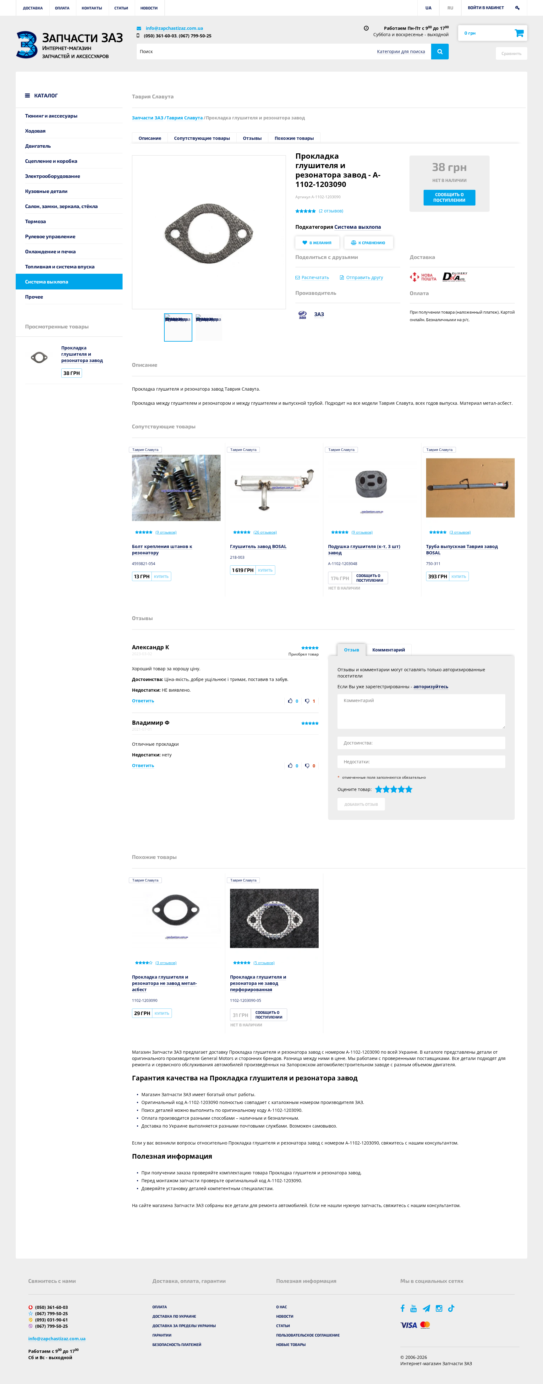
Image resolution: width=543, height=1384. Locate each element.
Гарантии (162, 1335)
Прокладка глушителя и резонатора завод (82, 354)
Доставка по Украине (174, 1316)
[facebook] (403, 1308)
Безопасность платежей (176, 1344)
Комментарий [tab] (388, 650)
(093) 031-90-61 (51, 1320)
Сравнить (512, 53)
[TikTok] (452, 1308)
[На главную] (27, 45)
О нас (281, 1306)
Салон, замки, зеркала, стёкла (61, 206)
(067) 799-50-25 (195, 36)
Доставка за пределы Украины (184, 1325)
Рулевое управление (50, 236)
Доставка (33, 8)
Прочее (34, 296)
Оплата (62, 8)
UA (428, 7)
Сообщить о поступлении (449, 197)
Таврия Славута (145, 450)
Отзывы (252, 138)
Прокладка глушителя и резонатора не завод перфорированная (258, 983)
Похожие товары (294, 138)
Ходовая (35, 131)
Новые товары (291, 1344)
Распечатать (315, 277)
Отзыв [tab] (351, 650)
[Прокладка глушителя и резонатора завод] (178, 327)
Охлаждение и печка (50, 251)
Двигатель (38, 146)
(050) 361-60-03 (160, 36)
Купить (161, 576)
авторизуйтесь (431, 686)
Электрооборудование (52, 176)
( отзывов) (331, 211)
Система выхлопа (46, 281)
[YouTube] (414, 1308)
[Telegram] (427, 1308)
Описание (150, 138)
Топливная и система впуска (60, 266)
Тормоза (35, 221)
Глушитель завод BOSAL (258, 546)
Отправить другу (364, 277)
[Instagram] (439, 1308)
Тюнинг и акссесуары (51, 115)
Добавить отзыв (361, 804)
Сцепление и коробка (51, 161)
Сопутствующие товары (202, 138)
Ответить (143, 701)
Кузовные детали (46, 191)
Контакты (92, 8)
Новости (149, 8)
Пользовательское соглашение (308, 1335)
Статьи (121, 8)
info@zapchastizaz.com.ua (174, 28)
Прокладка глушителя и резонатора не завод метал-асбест (164, 983)
